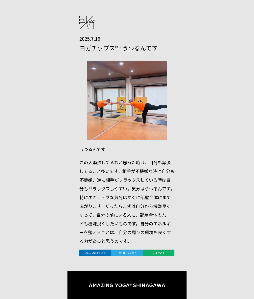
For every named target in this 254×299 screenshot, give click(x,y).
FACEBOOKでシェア (95, 252)
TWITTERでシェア (127, 252)
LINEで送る (159, 252)
